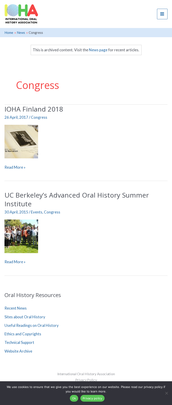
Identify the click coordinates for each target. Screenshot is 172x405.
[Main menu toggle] (162, 14)
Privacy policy (92, 398)
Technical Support (19, 342)
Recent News (15, 308)
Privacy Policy (86, 380)
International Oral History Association (86, 374)
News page (98, 49)
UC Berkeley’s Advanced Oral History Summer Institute (76, 199)
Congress (39, 117)
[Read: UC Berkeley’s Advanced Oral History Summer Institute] (21, 235)
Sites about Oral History (24, 317)
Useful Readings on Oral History (31, 325)
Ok (74, 398)
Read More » (15, 167)
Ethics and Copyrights (22, 334)
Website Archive (18, 351)
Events (36, 212)
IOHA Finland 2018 (33, 109)
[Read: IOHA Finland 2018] (21, 141)
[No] (166, 393)
